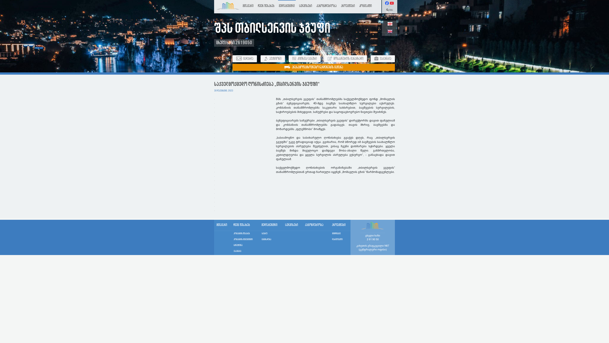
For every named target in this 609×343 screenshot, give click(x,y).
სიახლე (264, 233)
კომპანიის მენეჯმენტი (243, 239)
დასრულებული (337, 239)
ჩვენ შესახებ (266, 6)
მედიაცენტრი (287, 6)
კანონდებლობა (314, 225)
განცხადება (266, 239)
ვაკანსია (237, 251)
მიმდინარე (336, 233)
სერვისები (305, 6)
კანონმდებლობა (326, 6)
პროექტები (348, 6)
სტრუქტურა (238, 245)
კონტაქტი (365, 6)
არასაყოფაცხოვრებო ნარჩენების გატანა (317, 67)
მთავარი (248, 6)
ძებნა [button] (391, 10)
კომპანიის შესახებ (242, 233)
